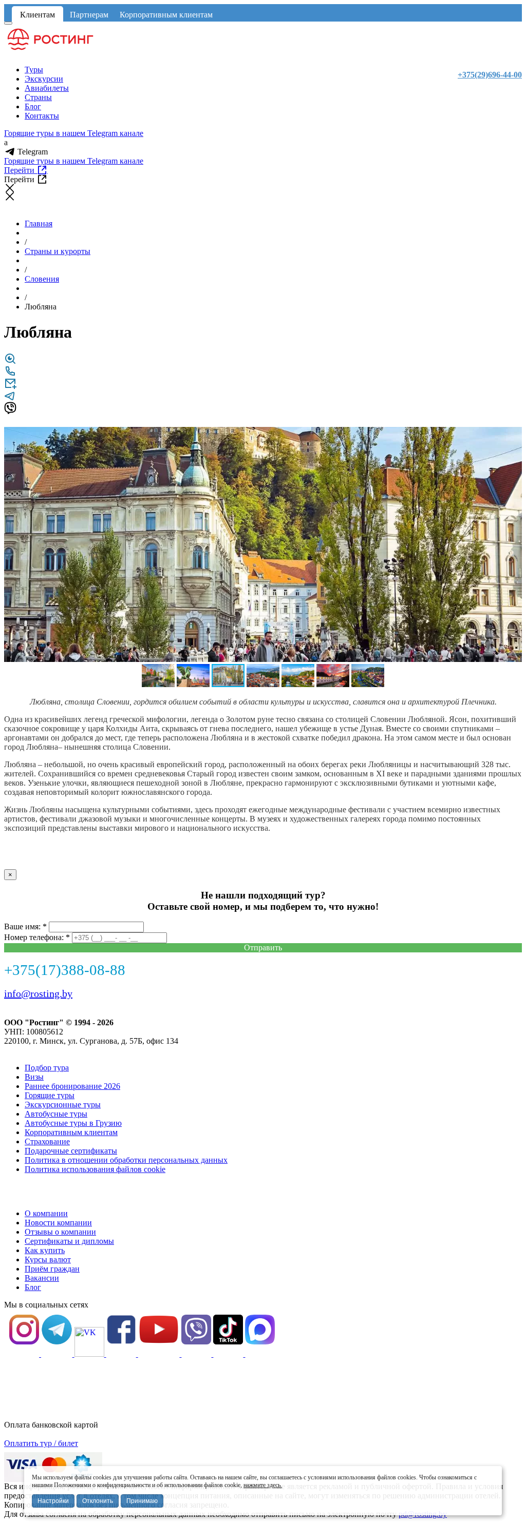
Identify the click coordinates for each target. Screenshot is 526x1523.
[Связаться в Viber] (10, 411)
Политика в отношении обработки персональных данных (126, 1160)
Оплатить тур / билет (41, 1443)
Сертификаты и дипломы (69, 1241)
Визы (34, 1076)
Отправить (263, 947)
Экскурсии (44, 78)
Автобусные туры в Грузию (73, 1123)
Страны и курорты (57, 251)
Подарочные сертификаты (71, 1150)
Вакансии (42, 1278)
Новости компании (58, 1222)
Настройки (53, 1501)
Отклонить (97, 1501)
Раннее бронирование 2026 (72, 1086)
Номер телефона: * (37, 937)
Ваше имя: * (25, 926)
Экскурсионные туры (63, 1104)
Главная (38, 223)
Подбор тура (47, 1067)
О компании (46, 1213)
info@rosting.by (38, 993)
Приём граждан (52, 1268)
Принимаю (142, 1501)
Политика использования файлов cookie (95, 1169)
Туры (34, 69)
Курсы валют (48, 1259)
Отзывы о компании (60, 1231)
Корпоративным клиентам (166, 14)
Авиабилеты (47, 88)
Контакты (42, 115)
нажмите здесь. (262, 1485)
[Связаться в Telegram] (10, 399)
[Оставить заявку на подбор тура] (10, 386)
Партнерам (89, 14)
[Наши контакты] (10, 374)
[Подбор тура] (10, 362)
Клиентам (37, 14)
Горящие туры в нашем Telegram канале (73, 133)
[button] (512, 436)
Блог (33, 106)
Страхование (47, 1141)
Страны (38, 97)
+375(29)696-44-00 (490, 74)
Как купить (45, 1250)
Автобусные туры (56, 1113)
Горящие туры (49, 1095)
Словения (42, 279)
